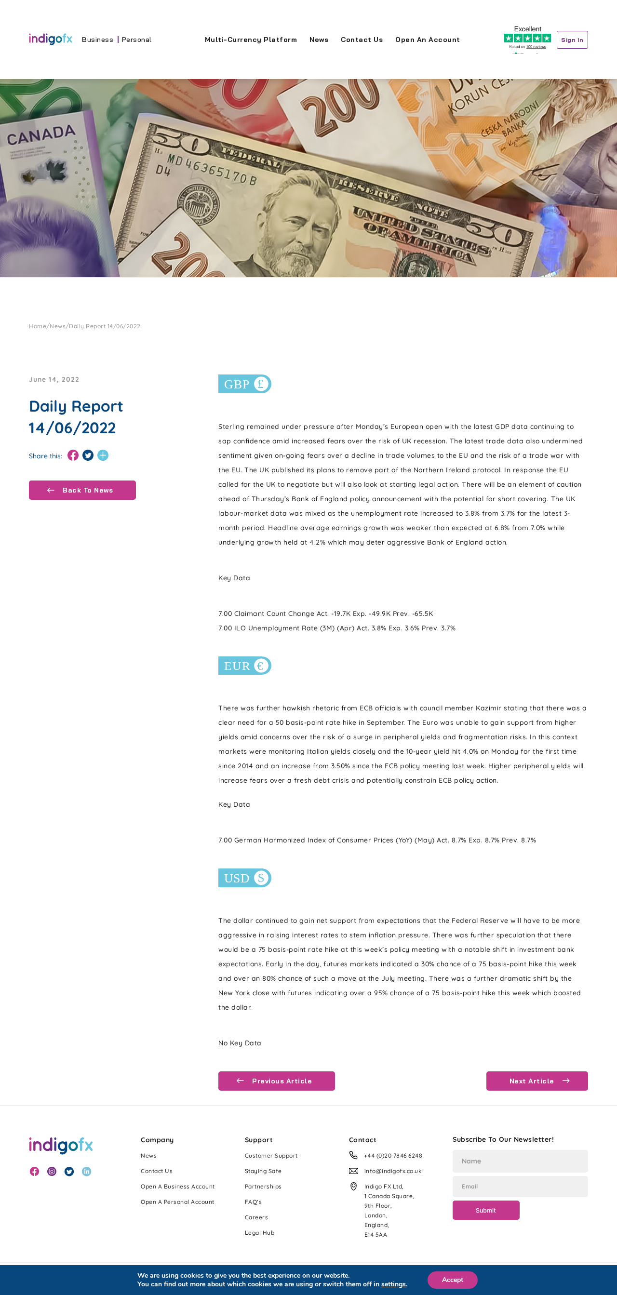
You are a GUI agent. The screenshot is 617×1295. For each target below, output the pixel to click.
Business (97, 39)
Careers (256, 1217)
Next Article (533, 1081)
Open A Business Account (178, 1186)
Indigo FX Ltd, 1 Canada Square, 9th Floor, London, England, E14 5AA (389, 1210)
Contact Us (362, 39)
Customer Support (271, 1155)
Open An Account (427, 39)
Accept (452, 1279)
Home (37, 326)
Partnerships (263, 1186)
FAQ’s (253, 1201)
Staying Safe (263, 1171)
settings (393, 1284)
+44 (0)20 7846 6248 (393, 1155)
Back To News (87, 490)
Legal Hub (260, 1232)
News (318, 39)
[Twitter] (87, 456)
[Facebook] (73, 456)
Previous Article (281, 1081)
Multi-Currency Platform (251, 39)
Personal (137, 39)
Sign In (572, 39)
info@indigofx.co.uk (393, 1171)
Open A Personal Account (178, 1201)
